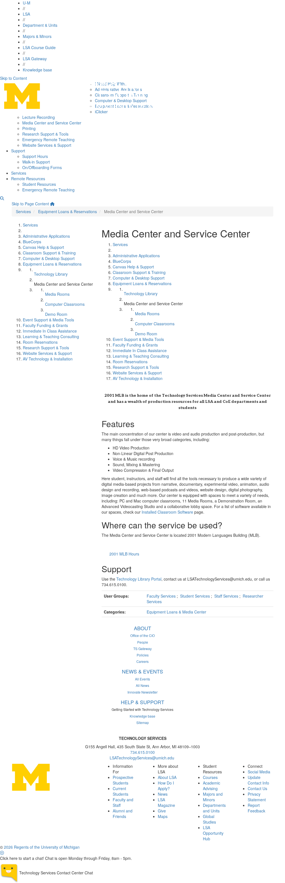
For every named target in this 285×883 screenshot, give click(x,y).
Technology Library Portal (138, 579)
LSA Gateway (35, 58)
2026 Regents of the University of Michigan (42, 847)
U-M (26, 3)
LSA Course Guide (39, 47)
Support (18, 150)
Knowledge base (37, 70)
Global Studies (209, 819)
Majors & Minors (37, 36)
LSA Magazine (166, 802)
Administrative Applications (46, 236)
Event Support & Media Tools (48, 320)
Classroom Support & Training (49, 253)
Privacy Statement (257, 796)
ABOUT (142, 628)
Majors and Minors (213, 796)
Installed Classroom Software (167, 512)
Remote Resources (28, 178)
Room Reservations (40, 342)
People (142, 642)
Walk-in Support (36, 162)
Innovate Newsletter (142, 692)
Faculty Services (162, 596)
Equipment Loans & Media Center (176, 612)
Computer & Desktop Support (49, 258)
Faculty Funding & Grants (45, 325)
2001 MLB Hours (124, 554)
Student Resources (39, 184)
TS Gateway (142, 648)
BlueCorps (32, 241)
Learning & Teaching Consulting (51, 336)
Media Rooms (57, 294)
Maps (163, 816)
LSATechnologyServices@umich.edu (142, 758)
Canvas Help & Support (43, 247)
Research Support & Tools (45, 134)
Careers (142, 661)
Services (18, 173)
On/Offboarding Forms (42, 167)
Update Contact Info (258, 780)
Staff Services (226, 596)
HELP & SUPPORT (142, 702)
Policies (143, 655)
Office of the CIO (142, 635)
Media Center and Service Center (51, 123)
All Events (142, 679)
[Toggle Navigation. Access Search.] (2, 198)
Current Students (120, 791)
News (163, 794)
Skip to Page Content (30, 203)
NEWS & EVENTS (142, 671)
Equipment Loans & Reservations (67, 211)
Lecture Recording (38, 117)
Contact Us (257, 788)
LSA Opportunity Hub (213, 833)
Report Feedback (256, 808)
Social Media (259, 771)
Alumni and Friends (122, 813)
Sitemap (142, 722)
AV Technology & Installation (48, 359)
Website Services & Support (46, 145)
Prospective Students (123, 780)
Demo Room (56, 314)
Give (162, 811)
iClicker (101, 111)
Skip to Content (13, 78)
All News (142, 685)
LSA (26, 14)
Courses (210, 777)
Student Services (195, 596)
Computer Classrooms (65, 304)
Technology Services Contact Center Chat (56, 872)
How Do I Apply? (166, 785)
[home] (52, 203)
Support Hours (35, 156)
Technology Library (51, 274)
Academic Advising (211, 785)
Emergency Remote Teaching (48, 139)
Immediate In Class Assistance (50, 331)
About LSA (167, 777)
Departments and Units (214, 808)
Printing (29, 128)
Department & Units (40, 25)
